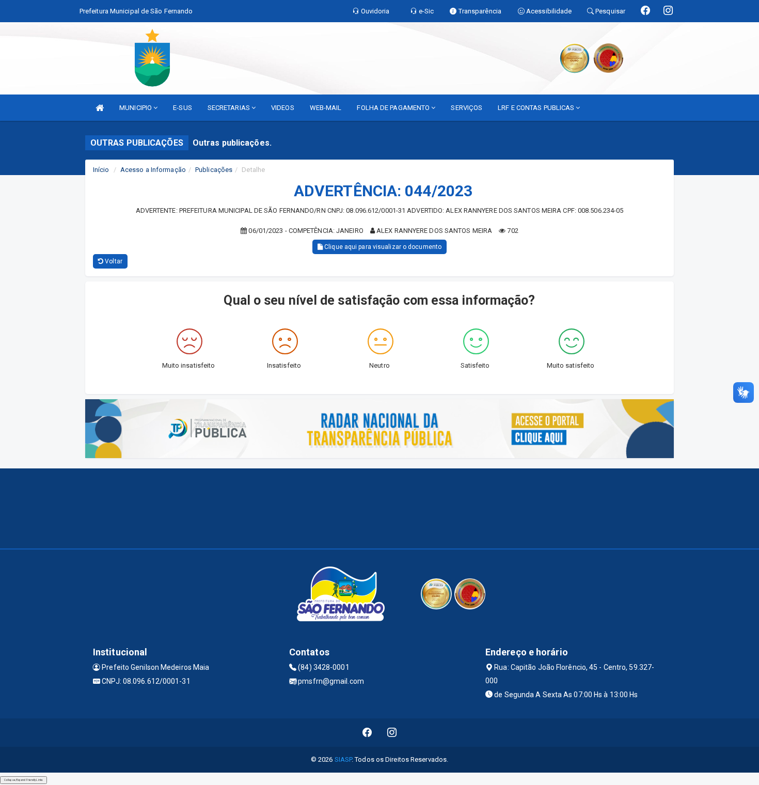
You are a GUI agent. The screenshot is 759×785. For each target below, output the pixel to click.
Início (101, 170)
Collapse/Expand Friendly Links (23, 779)
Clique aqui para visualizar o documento (382, 246)
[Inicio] (99, 108)
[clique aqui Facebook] (367, 733)
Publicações (213, 170)
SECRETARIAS (229, 108)
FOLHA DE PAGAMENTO (394, 108)
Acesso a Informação (153, 170)
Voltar (112, 261)
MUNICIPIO (136, 108)
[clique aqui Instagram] (392, 733)
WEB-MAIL (326, 108)
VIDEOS (282, 108)
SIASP (343, 759)
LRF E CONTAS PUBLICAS (537, 108)
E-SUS (182, 108)
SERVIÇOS (466, 108)
